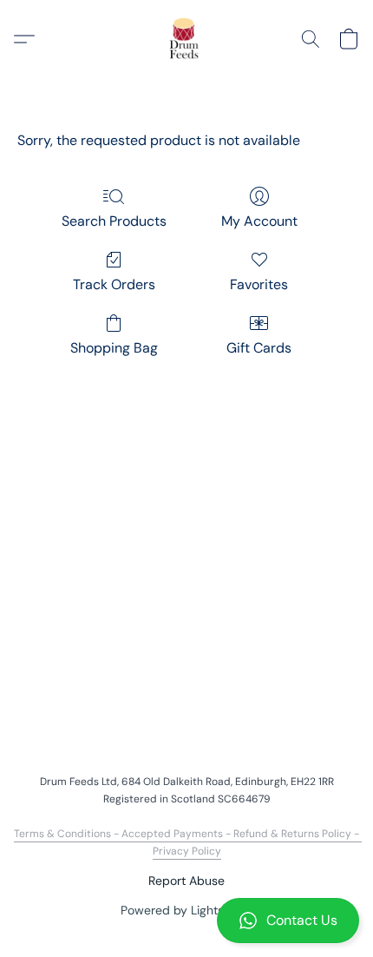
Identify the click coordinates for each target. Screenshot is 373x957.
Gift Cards (258, 348)
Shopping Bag (114, 348)
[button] (186, 920)
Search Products (114, 221)
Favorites (259, 284)
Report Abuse (186, 880)
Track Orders (114, 284)
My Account (259, 221)
